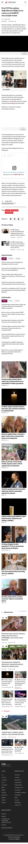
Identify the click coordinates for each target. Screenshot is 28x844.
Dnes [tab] (4, 300)
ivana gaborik (15, 210)
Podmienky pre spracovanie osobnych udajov (6, 821)
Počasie (4, 802)
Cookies (4, 825)
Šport (3, 787)
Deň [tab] (4, 258)
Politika (17, 800)
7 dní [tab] (10, 300)
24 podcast (18, 790)
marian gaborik (9, 212)
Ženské (3, 790)
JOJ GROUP (4, 785)
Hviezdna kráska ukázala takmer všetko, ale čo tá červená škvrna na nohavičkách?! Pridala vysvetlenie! (14, 306)
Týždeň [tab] (10, 258)
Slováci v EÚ (18, 805)
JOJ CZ (3, 782)
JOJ (2, 775)
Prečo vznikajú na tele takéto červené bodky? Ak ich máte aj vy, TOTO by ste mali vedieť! (13, 276)
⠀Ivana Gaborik (18, 178)
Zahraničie (17, 795)
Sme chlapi (4, 795)
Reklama (4, 814)
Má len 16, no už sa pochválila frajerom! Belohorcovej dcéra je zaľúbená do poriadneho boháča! (12, 351)
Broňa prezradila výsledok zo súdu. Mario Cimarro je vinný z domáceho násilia (13, 321)
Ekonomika (18, 802)
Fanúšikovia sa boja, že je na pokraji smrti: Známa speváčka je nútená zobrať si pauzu (13, 283)
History (4, 800)
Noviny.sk (6, 711)
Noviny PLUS (18, 780)
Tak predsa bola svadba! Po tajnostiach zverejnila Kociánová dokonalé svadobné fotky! (13, 344)
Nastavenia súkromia (7, 827)
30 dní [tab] (17, 300)
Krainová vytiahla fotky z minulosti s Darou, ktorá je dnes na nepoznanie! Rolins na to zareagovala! (13, 336)
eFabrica (17, 839)
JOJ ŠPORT (4, 780)
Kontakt (4, 816)
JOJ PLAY (4, 777)
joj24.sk (17, 777)
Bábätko (8, 210)
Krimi (16, 797)
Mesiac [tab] (18, 258)
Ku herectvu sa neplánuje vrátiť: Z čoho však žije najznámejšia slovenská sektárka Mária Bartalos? (14, 290)
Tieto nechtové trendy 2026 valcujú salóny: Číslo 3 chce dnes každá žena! (13, 269)
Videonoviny (18, 782)
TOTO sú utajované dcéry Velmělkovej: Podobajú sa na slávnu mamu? (12, 263)
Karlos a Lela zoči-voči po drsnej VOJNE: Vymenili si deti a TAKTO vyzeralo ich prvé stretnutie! (13, 314)
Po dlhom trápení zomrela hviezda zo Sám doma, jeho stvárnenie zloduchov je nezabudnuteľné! (13, 328)
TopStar (4, 792)
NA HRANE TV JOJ (19, 787)
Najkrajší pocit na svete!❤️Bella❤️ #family (13, 174)
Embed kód (24, 54)
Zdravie (3, 797)
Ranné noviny (18, 785)
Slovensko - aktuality (20, 792)
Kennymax (17, 837)
